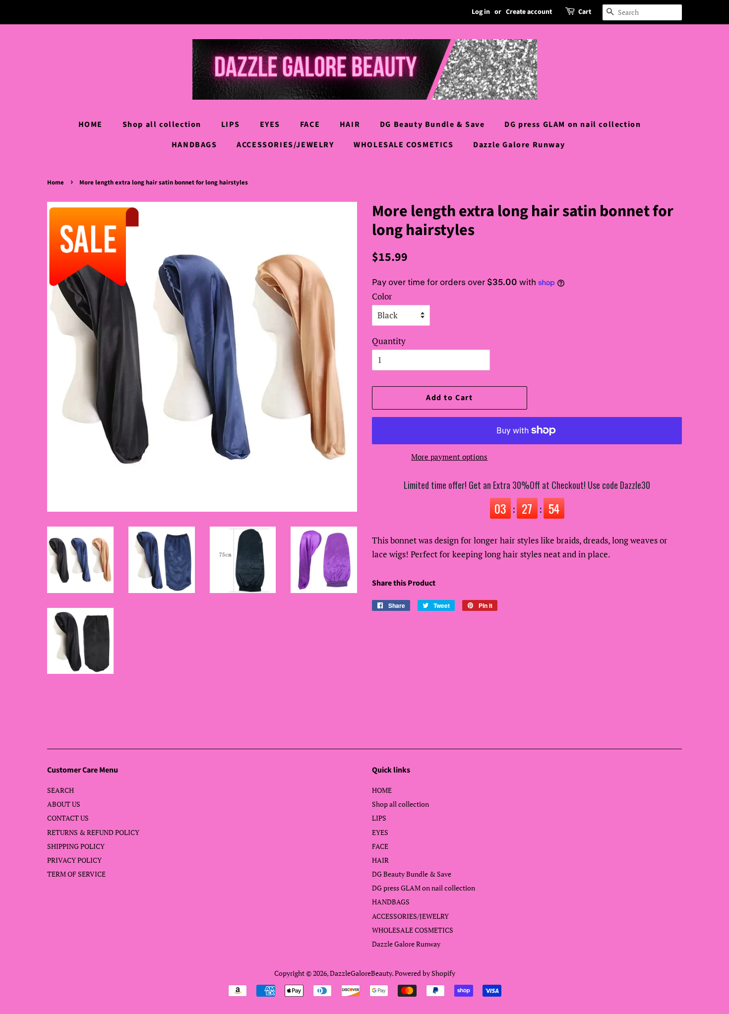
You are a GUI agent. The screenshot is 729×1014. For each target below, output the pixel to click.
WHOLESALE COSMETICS (403, 144)
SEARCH (60, 790)
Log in (481, 12)
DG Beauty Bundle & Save (432, 124)
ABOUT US (63, 804)
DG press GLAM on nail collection (572, 124)
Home (55, 182)
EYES (270, 124)
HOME (90, 124)
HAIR (350, 124)
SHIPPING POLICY (76, 846)
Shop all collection (161, 124)
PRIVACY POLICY (74, 860)
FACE (310, 124)
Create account (529, 12)
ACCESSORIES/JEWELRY (285, 144)
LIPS (230, 124)
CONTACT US (68, 818)
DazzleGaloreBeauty (361, 973)
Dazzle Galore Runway (519, 144)
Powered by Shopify (425, 973)
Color (382, 296)
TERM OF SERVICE (76, 874)
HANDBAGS (194, 144)
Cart (584, 12)
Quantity (389, 341)
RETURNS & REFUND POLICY (93, 832)
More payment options (449, 457)
